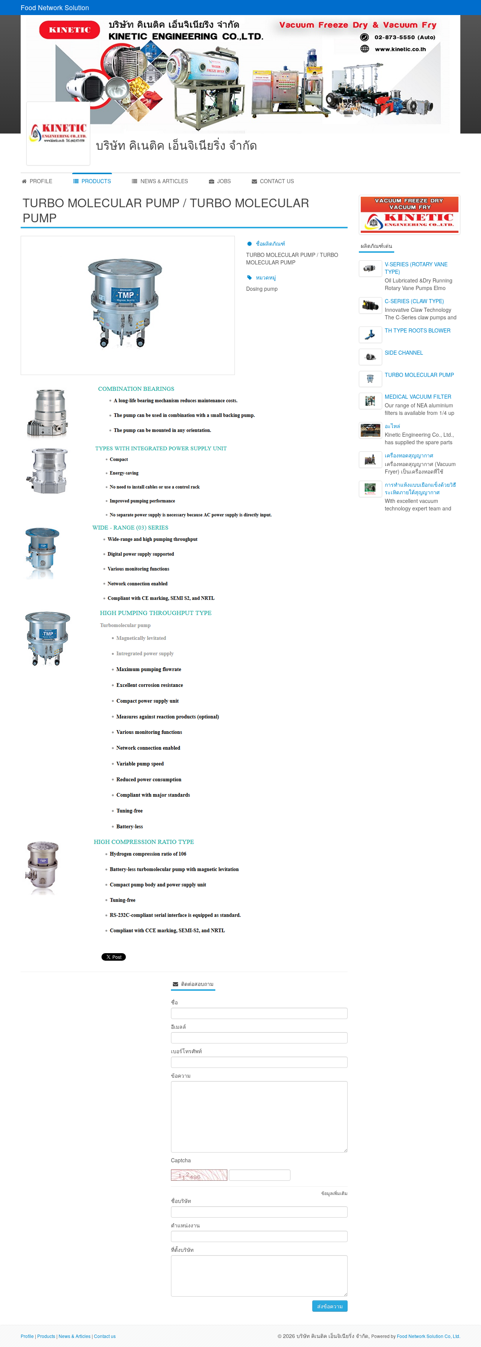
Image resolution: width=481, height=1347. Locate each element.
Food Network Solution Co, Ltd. (428, 1336)
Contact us (105, 1336)
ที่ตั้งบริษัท (182, 1249)
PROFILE (40, 181)
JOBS (223, 181)
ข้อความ (181, 1075)
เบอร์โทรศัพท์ (186, 1051)
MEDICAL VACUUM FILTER (418, 396)
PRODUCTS (95, 181)
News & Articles (75, 1336)
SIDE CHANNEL (404, 352)
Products (46, 1336)
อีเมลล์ (178, 1026)
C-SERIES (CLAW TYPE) (414, 301)
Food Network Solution (55, 7)
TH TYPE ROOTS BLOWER (418, 330)
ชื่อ (174, 1002)
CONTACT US (276, 181)
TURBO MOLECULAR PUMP (419, 374)
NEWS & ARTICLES (163, 181)
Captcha (181, 1160)
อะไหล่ (392, 426)
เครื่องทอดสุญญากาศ (409, 455)
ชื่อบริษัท (181, 1200)
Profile (27, 1336)
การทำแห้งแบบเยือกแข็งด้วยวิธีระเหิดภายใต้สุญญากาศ (420, 488)
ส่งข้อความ (330, 1306)
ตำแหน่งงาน (185, 1225)
